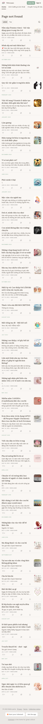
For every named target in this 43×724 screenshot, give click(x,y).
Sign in (38, 3)
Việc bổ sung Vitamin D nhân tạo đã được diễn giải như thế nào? (16, 101)
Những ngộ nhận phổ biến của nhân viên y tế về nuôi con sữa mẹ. (16, 379)
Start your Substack (16, 714)
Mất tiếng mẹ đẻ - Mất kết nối (14, 323)
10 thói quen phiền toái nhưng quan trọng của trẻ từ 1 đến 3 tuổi (16, 625)
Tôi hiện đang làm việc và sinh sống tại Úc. (15, 484)
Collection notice (34, 709)
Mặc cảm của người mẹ (11, 197)
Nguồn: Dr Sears (7, 528)
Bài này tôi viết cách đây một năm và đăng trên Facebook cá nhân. (15, 444)
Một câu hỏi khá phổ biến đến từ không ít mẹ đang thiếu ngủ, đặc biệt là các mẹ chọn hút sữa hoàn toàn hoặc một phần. (16, 367)
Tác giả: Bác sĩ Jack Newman (12, 546)
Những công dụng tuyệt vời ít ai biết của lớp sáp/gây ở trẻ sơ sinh (16, 251)
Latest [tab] (5, 22)
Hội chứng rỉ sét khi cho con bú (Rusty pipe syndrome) (15, 501)
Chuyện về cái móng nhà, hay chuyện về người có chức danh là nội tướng (16, 478)
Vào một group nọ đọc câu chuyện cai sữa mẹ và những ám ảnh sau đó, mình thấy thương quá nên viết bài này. (16, 216)
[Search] (39, 22)
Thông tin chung (7, 308)
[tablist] (7, 22)
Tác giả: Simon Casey (9, 649)
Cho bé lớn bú (7, 576)
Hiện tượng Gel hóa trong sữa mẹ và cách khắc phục (16, 139)
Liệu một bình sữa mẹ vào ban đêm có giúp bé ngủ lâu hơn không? (14, 360)
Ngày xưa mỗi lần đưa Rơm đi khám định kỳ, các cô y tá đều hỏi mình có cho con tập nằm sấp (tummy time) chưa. (16, 34)
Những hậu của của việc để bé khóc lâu (14, 524)
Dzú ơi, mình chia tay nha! (13, 213)
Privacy (19, 709)
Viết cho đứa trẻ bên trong (13, 441)
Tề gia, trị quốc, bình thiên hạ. (12, 609)
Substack (11, 720)
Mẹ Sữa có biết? (7, 689)
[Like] (3, 40)
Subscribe (31, 3)
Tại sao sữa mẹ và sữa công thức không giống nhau (15, 561)
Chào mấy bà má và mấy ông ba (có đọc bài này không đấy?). (16, 107)
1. (2, 86)
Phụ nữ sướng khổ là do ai (12, 456)
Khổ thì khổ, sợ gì (9, 589)
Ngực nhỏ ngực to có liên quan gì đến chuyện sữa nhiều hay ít (16, 685)
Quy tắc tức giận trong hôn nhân (16, 83)
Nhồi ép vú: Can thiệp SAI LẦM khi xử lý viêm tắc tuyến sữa (16, 288)
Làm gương (6, 123)
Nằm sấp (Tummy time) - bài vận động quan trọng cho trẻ (16, 29)
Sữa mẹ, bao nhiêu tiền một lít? (15, 268)
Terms (25, 709)
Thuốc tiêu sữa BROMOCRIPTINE (16, 305)
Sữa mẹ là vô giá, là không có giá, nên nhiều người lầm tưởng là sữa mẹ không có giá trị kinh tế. (16, 271)
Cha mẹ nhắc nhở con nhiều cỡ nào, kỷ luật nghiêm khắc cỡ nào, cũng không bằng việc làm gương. (15, 126)
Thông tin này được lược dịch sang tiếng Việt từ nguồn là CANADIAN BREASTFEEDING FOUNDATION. (16, 425)
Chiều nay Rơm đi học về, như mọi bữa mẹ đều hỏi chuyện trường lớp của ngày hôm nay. (16, 668)
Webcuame (11, 37)
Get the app (32, 714)
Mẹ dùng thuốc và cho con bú (14, 543)
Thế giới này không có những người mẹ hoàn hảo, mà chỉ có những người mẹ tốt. (16, 201)
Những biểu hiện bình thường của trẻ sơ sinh (16, 66)
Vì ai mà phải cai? (9, 160)
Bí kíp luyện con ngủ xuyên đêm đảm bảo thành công (15, 605)
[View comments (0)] (12, 40)
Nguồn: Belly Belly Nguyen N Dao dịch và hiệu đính (15, 631)
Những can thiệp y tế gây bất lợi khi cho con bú (15, 341)
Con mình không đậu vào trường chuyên (15, 229)
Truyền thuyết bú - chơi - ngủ (14, 647)
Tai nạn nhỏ (7, 664)
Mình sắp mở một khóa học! (13, 45)
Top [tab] (10, 22)
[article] (21, 34)
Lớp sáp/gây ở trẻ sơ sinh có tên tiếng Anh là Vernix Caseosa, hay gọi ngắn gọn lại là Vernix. (16, 256)
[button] (3, 7)
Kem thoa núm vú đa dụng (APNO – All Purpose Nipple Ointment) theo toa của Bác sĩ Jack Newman (16, 418)
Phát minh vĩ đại (9, 180)
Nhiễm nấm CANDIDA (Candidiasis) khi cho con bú (14, 399)
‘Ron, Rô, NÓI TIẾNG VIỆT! (11, 325)
